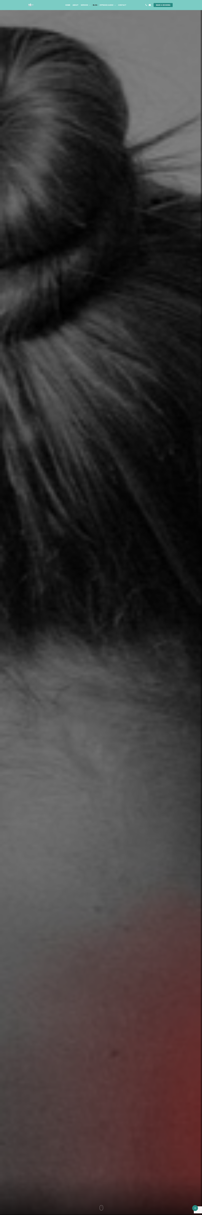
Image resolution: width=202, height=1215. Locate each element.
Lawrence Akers (101, 662)
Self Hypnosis (108, 639)
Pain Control (93, 639)
